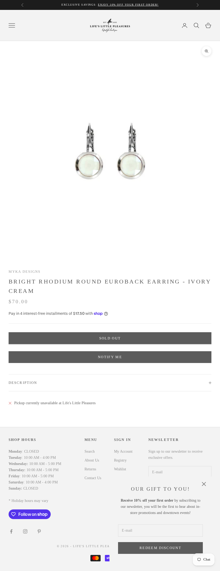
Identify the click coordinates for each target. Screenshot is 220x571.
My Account (123, 451)
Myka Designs (25, 272)
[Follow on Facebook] (11, 531)
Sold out (110, 338)
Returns (90, 469)
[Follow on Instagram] (25, 531)
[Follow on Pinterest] (39, 531)
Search (90, 451)
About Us (92, 460)
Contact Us (93, 478)
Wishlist (120, 469)
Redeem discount (160, 548)
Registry (120, 460)
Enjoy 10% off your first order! (128, 4)
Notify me (110, 357)
